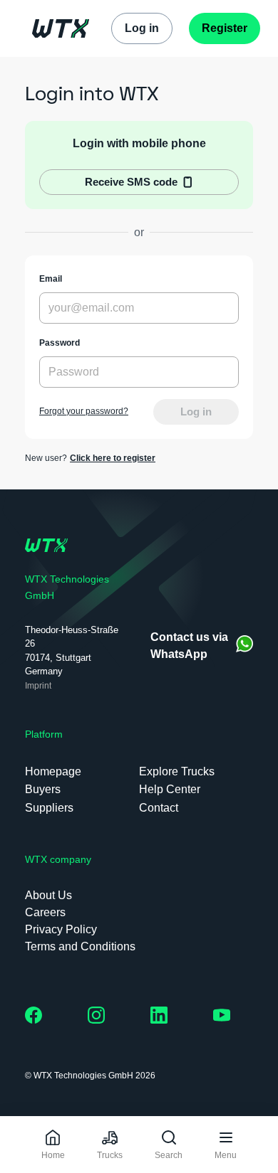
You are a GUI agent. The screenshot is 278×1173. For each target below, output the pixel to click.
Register (224, 28)
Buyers (43, 789)
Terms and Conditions (80, 946)
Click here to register (112, 458)
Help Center (169, 789)
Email (50, 279)
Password (59, 343)
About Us (48, 895)
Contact (158, 808)
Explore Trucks (177, 771)
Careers (45, 912)
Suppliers (49, 808)
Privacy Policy (61, 929)
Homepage (53, 771)
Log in (196, 411)
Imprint (38, 686)
